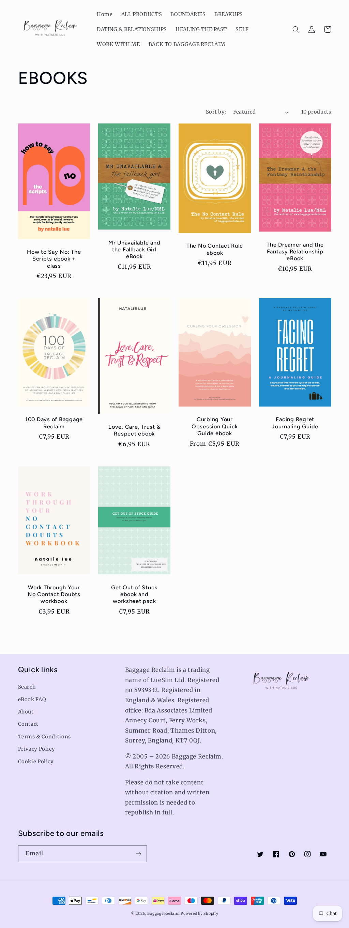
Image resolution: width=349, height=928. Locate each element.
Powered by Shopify (199, 913)
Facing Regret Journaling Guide (295, 422)
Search (27, 687)
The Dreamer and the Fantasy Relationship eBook (295, 251)
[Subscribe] (138, 853)
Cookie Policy (36, 761)
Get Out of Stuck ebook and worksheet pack (134, 594)
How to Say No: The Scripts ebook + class (54, 259)
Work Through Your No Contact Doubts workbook (54, 594)
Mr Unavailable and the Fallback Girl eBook (134, 249)
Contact (28, 724)
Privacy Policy (36, 749)
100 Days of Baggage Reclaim (54, 422)
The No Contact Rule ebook (214, 249)
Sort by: (216, 112)
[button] (296, 29)
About (26, 712)
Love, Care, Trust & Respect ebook (134, 430)
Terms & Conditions (44, 737)
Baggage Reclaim (163, 913)
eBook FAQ (32, 699)
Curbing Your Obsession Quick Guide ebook (215, 426)
